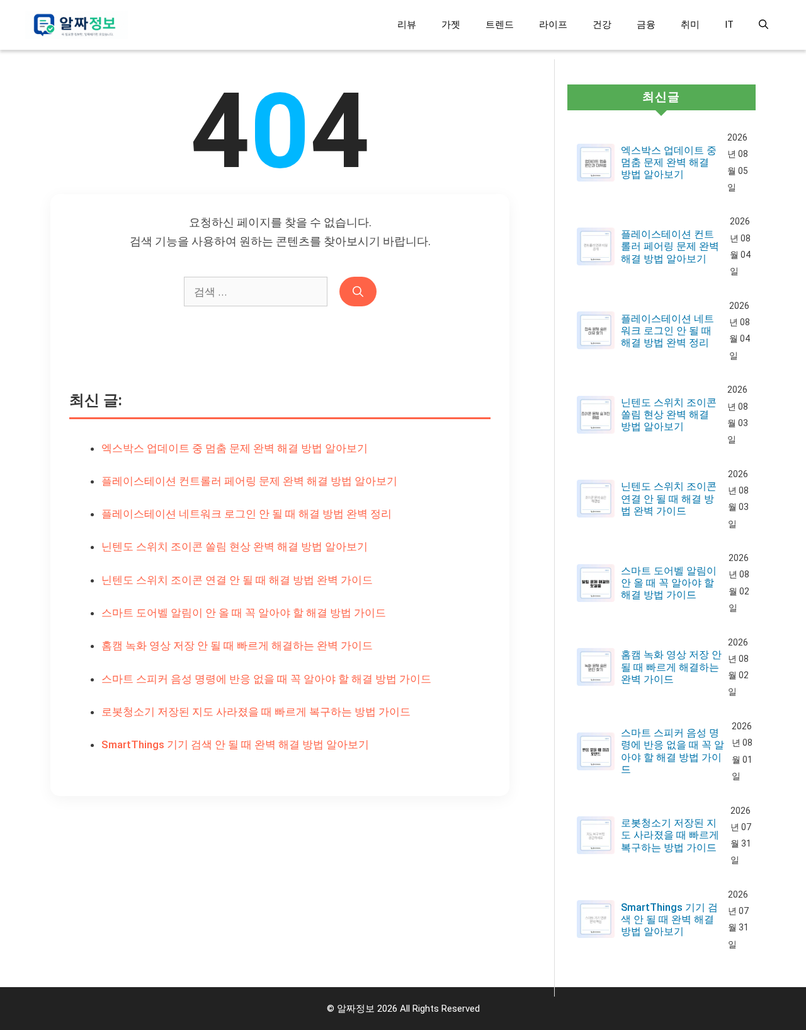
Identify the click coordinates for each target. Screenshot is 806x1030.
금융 (646, 24)
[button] (763, 24)
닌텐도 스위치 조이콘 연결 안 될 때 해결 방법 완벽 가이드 (237, 580)
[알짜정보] (76, 24)
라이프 (553, 24)
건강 (602, 24)
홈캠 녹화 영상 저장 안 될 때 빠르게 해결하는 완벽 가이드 (237, 645)
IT (729, 24)
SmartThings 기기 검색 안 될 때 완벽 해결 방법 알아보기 (235, 744)
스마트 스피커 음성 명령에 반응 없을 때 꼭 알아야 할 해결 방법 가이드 (266, 679)
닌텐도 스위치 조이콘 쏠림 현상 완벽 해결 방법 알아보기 (234, 546)
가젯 (450, 24)
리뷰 (406, 24)
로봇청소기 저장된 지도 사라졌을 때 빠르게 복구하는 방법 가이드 (256, 711)
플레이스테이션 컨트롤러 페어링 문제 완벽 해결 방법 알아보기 (249, 481)
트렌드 (499, 24)
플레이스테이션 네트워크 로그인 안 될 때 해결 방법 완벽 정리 (246, 513)
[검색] (358, 292)
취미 (690, 24)
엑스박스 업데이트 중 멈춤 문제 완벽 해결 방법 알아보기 (234, 448)
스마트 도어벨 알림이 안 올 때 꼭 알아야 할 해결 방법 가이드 (243, 612)
